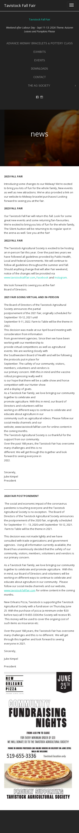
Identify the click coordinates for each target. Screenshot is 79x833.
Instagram (60, 277)
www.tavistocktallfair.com (19, 277)
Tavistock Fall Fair (20, 5)
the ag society (39, 85)
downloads (39, 68)
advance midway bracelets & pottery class (39, 43)
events (39, 60)
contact (39, 77)
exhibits (39, 51)
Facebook (42, 277)
